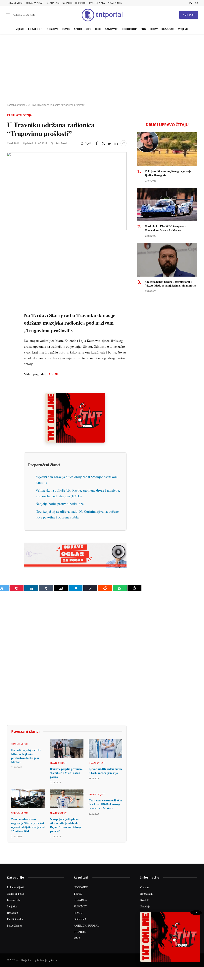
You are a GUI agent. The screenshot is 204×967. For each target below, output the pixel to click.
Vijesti (20, 29)
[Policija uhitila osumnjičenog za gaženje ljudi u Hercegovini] (167, 149)
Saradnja (145, 906)
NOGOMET (81, 887)
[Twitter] (11, 259)
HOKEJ (78, 913)
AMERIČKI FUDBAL (86, 925)
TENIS (78, 893)
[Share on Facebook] (97, 143)
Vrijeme (183, 29)
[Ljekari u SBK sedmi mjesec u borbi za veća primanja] (105, 748)
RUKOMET (80, 906)
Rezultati (167, 29)
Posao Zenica (115, 3)
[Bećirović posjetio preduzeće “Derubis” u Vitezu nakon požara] (67, 748)
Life (88, 29)
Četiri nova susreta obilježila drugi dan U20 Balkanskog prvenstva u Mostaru (105, 804)
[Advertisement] (102, 69)
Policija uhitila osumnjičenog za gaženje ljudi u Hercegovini (168, 173)
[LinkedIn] (11, 295)
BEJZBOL (80, 932)
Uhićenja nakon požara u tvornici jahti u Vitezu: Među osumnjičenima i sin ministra (170, 284)
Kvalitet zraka (97, 3)
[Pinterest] (11, 268)
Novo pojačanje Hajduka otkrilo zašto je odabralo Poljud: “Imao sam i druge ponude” (65, 825)
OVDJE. (54, 374)
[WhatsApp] (11, 323)
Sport (78, 29)
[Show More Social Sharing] (124, 143)
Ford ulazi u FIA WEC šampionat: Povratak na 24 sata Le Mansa (165, 228)
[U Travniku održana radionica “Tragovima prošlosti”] (67, 191)
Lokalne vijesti (15, 3)
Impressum (146, 893)
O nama (144, 887)
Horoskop (80, 3)
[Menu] (8, 15)
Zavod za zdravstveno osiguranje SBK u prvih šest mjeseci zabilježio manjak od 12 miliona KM (28, 825)
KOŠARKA (80, 900)
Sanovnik (112, 29)
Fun (143, 29)
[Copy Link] (110, 143)
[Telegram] (11, 314)
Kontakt (189, 15)
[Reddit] (11, 304)
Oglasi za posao (34, 3)
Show (154, 29)
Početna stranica (16, 105)
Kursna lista (52, 3)
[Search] (196, 3)
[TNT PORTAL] (102, 15)
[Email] (11, 277)
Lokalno (34, 29)
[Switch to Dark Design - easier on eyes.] (190, 3)
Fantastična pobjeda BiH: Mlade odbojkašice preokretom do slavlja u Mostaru (26, 756)
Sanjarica (67, 3)
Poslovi (52, 29)
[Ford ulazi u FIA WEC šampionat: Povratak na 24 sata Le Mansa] (167, 204)
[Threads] (11, 332)
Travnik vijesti (19, 743)
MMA (77, 938)
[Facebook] (11, 249)
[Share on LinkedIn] (116, 143)
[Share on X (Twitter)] (103, 143)
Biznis (66, 29)
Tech (98, 29)
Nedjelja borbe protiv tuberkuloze (60, 503)
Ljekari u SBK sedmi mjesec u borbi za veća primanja (105, 771)
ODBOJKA (80, 919)
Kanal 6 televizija (19, 115)
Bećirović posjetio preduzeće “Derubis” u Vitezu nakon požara (66, 773)
